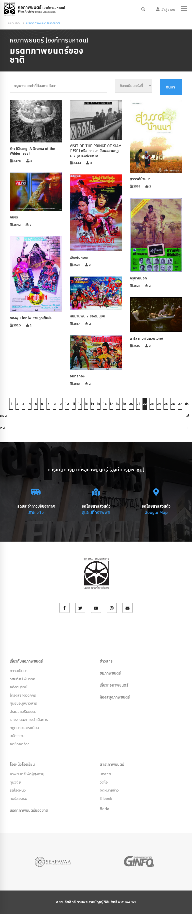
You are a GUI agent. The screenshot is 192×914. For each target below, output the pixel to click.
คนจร (14, 217)
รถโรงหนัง (18, 790)
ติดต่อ (104, 809)
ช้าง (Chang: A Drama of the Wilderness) (32, 151)
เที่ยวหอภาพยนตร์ (114, 685)
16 (105, 403)
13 (86, 403)
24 (159, 403)
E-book (106, 798)
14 (92, 403)
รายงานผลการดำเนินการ (29, 719)
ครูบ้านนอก (138, 278)
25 (166, 403)
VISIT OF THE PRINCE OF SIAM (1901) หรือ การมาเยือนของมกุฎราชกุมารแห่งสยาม (96, 150)
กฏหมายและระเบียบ (24, 728)
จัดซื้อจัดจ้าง (20, 744)
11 (73, 403)
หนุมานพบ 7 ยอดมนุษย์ (87, 316)
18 (118, 403)
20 (131, 403)
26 (173, 403)
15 (98, 403)
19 (124, 403)
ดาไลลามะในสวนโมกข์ (146, 338)
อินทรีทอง (77, 376)
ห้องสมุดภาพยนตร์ (115, 697)
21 (138, 403)
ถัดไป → (187, 405)
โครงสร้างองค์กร (23, 695)
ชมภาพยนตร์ (110, 673)
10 (67, 403)
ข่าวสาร (106, 661)
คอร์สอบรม (18, 798)
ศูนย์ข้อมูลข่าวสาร (23, 703)
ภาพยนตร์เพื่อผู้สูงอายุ (27, 774)
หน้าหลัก (14, 23)
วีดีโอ (104, 782)
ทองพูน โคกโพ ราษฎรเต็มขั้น (31, 318)
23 (152, 403)
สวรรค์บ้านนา (140, 179)
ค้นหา (170, 87)
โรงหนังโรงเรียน (22, 764)
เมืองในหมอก (80, 257)
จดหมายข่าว (109, 790)
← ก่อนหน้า (3, 405)
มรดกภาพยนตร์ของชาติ (29, 810)
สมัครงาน (17, 736)
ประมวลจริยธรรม (23, 711)
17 (111, 403)
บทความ (106, 774)
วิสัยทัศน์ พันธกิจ (22, 679)
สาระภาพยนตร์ (112, 764)
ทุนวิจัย (15, 782)
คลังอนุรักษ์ (18, 687)
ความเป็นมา (19, 671)
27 (180, 403)
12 (80, 403)
